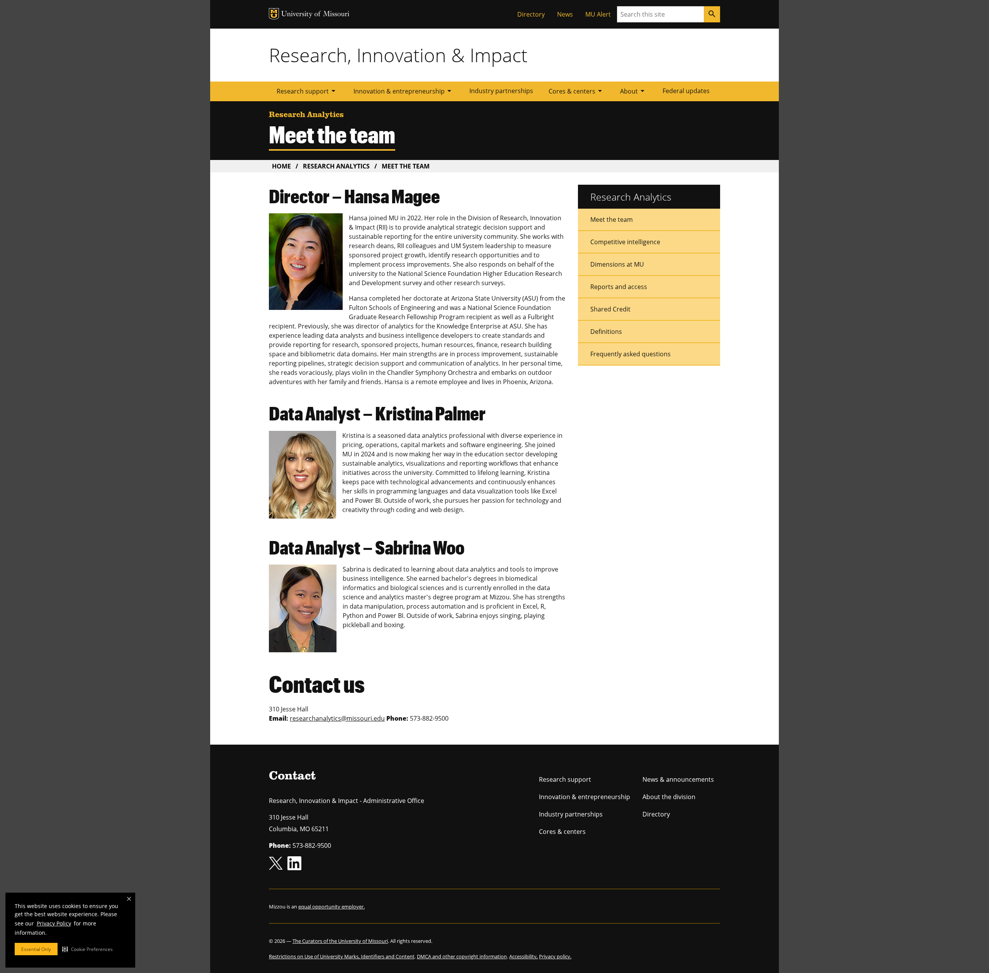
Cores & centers (577, 90)
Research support (307, 90)
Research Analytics (336, 166)
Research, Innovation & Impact (398, 55)
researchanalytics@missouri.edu (337, 718)
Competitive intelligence (625, 242)
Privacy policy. (555, 956)
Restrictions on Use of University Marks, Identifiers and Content (342, 956)
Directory (531, 14)
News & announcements (678, 779)
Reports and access (618, 286)
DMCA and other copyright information (462, 956)
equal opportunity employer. (331, 906)
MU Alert (598, 14)
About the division (668, 797)
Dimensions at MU (617, 264)
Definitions (606, 331)
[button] (87, 949)
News (565, 14)
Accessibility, (523, 956)
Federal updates (686, 91)
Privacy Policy (54, 923)
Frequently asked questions (630, 354)
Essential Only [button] (36, 949)
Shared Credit (610, 309)
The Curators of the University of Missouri (340, 940)
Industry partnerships (501, 91)
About (633, 90)
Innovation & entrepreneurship (403, 90)
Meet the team (611, 219)
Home (281, 166)
